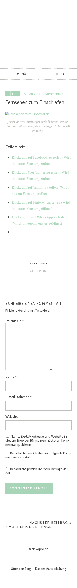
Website (11, 417)
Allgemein (38, 271)
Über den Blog (21, 569)
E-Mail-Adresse (18, 397)
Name (11, 377)
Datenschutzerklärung (50, 569)
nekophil (38, 33)
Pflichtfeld (14, 321)
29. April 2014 (31, 94)
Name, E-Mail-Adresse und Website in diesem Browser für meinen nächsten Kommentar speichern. (37, 440)
